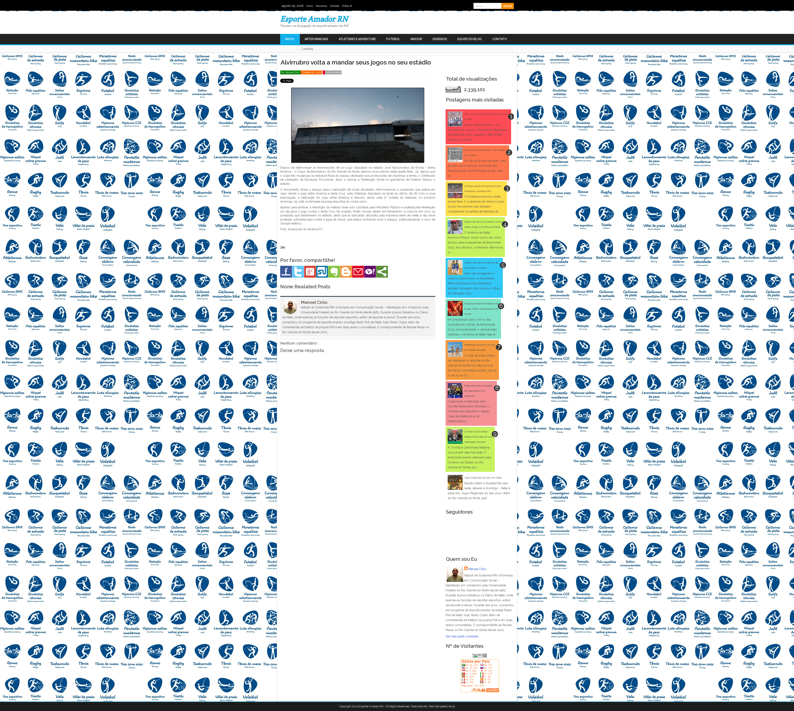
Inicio (309, 5)
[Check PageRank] (479, 656)
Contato (334, 5)
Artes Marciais (316, 39)
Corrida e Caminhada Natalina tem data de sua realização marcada (478, 436)
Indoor (416, 39)
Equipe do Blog (469, 39)
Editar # (347, 5)
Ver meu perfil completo (462, 636)
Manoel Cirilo (477, 569)
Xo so (451, 706)
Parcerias (321, 5)
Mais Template (438, 706)
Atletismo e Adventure (357, 39)
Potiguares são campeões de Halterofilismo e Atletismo (478, 390)
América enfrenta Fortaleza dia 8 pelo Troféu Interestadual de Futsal (481, 308)
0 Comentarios (333, 72)
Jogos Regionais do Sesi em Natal (483, 477)
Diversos (440, 39)
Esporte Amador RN (314, 18)
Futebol (393, 39)
